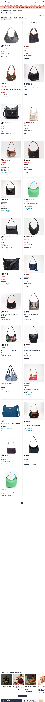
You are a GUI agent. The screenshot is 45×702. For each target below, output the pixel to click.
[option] (22, 7)
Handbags (15, 10)
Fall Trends (16, 5)
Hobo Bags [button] (4, 19)
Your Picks (7, 5)
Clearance (31, 5)
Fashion (40, 5)
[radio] (2, 45)
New (11, 5)
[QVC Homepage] (1, 10)
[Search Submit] (34, 2)
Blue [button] (9, 19)
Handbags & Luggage (7, 10)
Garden (35, 5)
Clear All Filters (42, 15)
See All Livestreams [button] (22, 695)
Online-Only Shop (23, 5)
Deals (2, 5)
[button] (2, 2)
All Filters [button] (12, 22)
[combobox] (22, 2)
